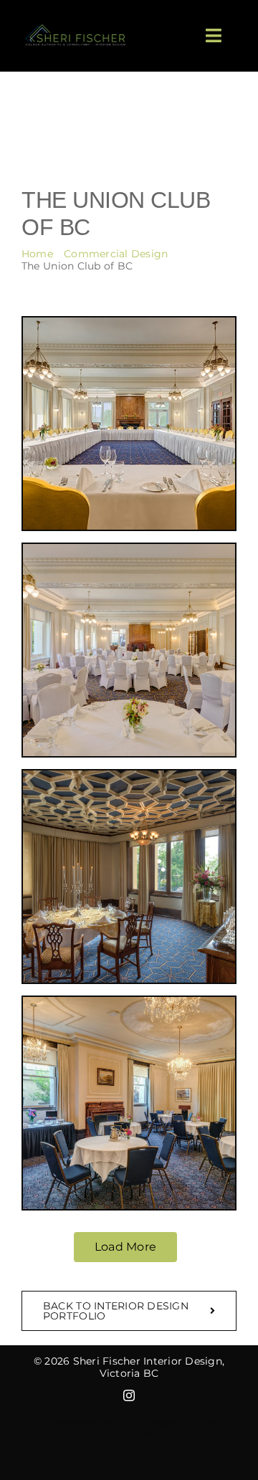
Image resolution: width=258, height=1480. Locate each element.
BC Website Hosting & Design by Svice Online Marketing (129, 1428)
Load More (125, 1247)
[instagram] (129, 1395)
